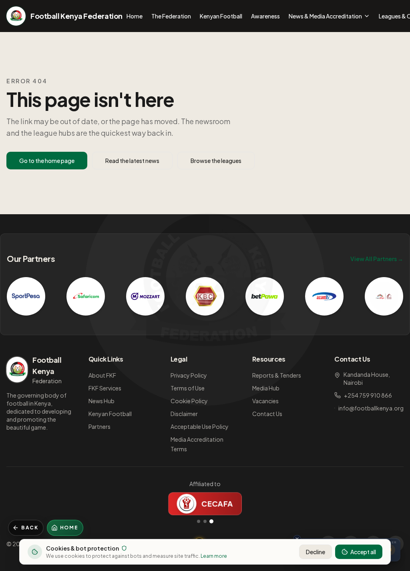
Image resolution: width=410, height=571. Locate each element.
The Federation (171, 16)
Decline (315, 551)
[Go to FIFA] (198, 521)
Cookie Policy (189, 400)
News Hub (101, 400)
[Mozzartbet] (145, 296)
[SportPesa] (26, 296)
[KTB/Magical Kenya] (384, 296)
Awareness (265, 16)
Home (135, 16)
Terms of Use (188, 388)
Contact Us (267, 413)
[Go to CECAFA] (211, 521)
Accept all (363, 551)
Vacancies (265, 400)
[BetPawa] (264, 296)
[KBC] (205, 296)
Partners (99, 426)
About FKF (102, 375)
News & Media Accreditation (325, 16)
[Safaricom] (85, 296)
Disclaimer (184, 413)
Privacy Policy (189, 375)
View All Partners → (376, 258)
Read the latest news (132, 160)
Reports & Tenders (276, 375)
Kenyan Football (221, 16)
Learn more (214, 556)
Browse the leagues (216, 160)
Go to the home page (46, 160)
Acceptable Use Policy (200, 426)
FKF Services (104, 388)
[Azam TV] (324, 296)
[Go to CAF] (205, 521)
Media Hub (265, 388)
